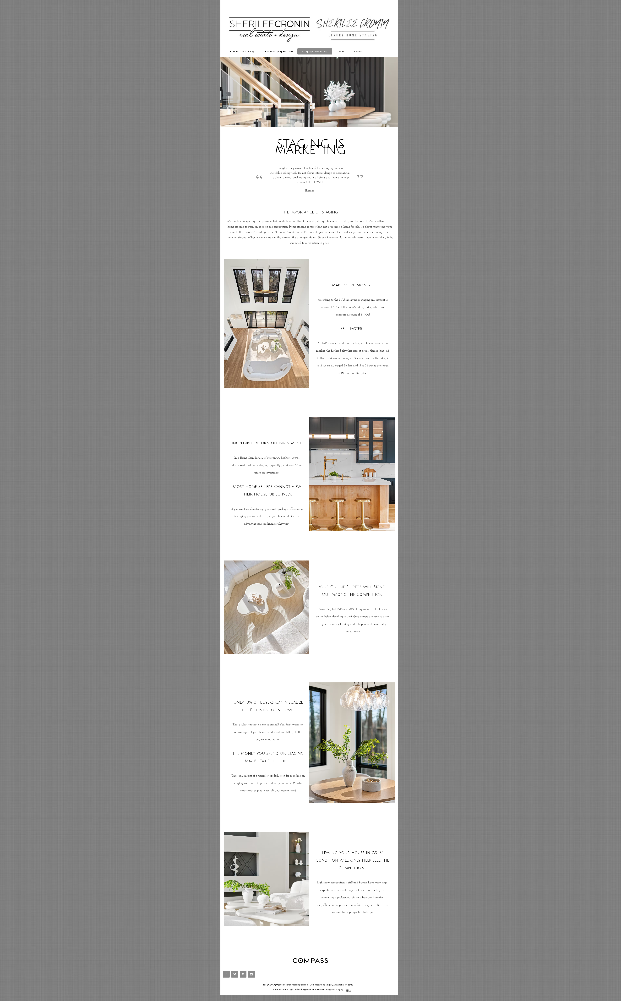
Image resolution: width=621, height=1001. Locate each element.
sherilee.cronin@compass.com (293, 984)
